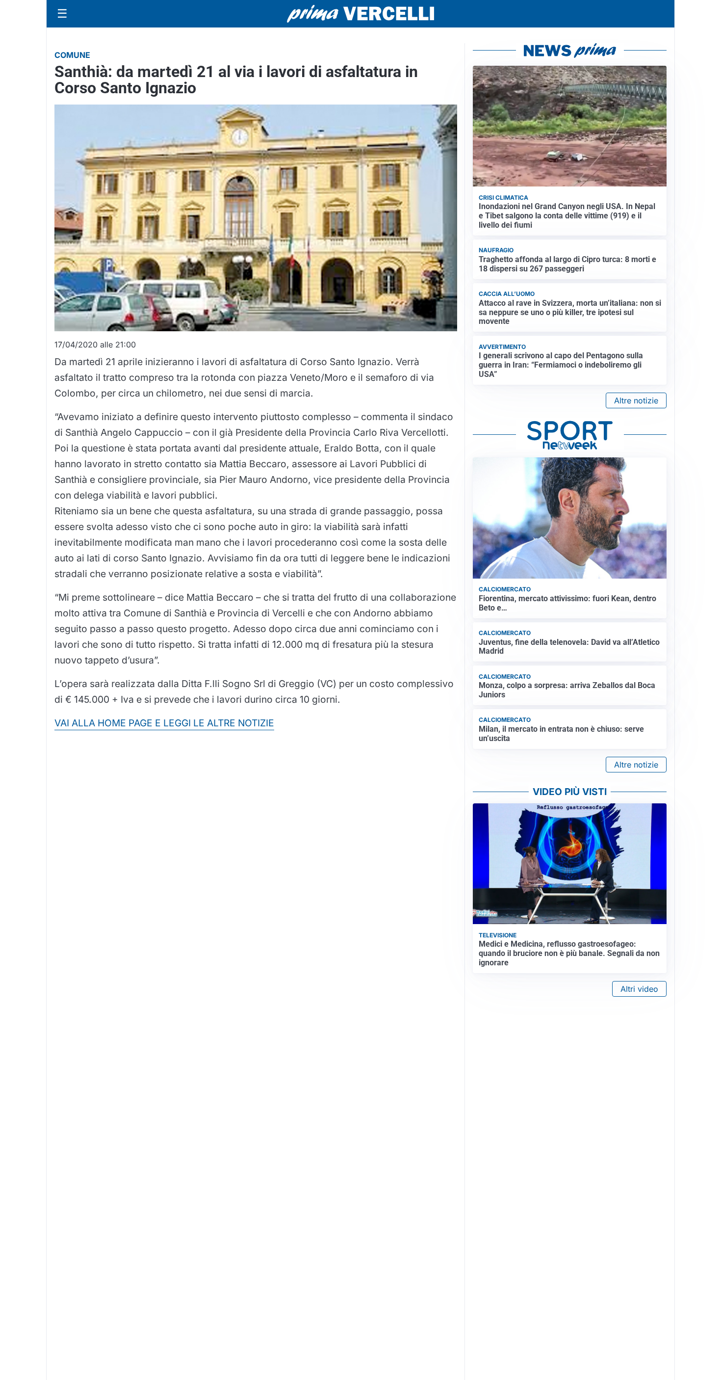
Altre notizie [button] (636, 400)
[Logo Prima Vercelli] (360, 14)
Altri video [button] (639, 989)
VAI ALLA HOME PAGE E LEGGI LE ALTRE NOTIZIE (164, 723)
